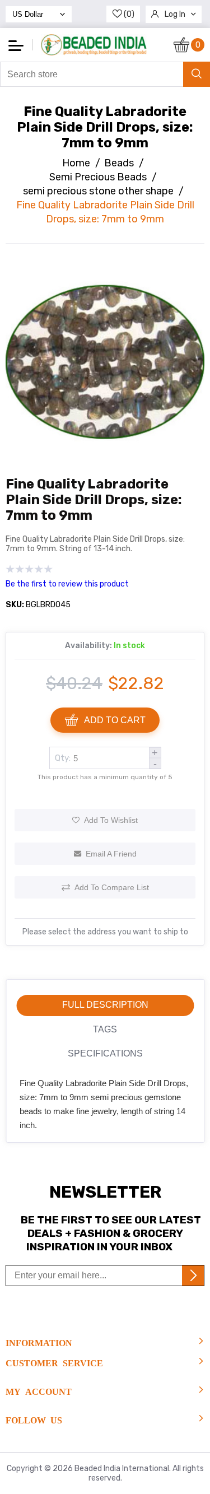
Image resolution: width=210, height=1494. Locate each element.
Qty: (63, 758)
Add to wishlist (111, 820)
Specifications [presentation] (105, 1053)
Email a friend (111, 853)
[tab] (105, 1005)
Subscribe (193, 1275)
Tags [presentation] (105, 1029)
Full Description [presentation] (105, 1004)
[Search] (196, 74)
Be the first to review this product (67, 584)
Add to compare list (111, 887)
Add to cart (115, 720)
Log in (175, 14)
